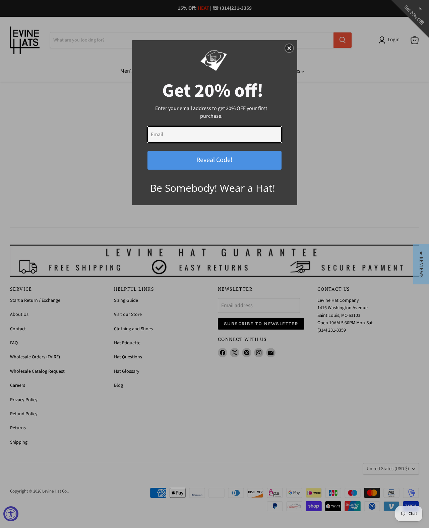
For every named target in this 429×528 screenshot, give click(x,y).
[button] (421, 264)
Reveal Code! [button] (214, 160)
